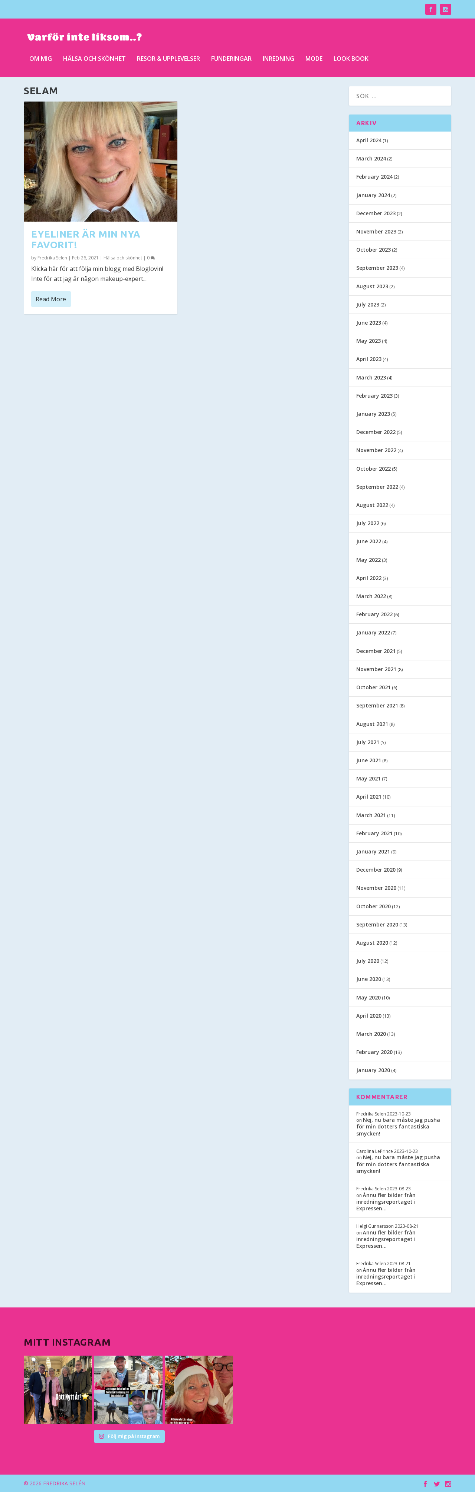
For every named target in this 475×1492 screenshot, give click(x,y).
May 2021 (368, 778)
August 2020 (372, 942)
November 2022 (376, 450)
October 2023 (373, 249)
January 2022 (373, 632)
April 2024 (368, 140)
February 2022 (374, 614)
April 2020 (368, 1015)
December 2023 (376, 213)
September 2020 (377, 924)
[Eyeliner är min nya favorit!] (100, 162)
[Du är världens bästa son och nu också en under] (128, 1390)
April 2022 (368, 577)
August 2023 (372, 286)
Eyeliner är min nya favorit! (86, 239)
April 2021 (368, 796)
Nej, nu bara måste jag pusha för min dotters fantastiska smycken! (398, 1126)
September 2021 (377, 705)
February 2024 (374, 176)
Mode (313, 59)
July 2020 (367, 960)
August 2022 (372, 504)
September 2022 (377, 486)
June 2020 (368, 978)
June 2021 (368, 760)
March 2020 (371, 1033)
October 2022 (373, 468)
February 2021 (374, 833)
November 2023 (376, 231)
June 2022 (368, 541)
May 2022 (368, 559)
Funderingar (231, 59)
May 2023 (368, 340)
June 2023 (368, 322)
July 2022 (367, 523)
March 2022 (371, 596)
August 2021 (372, 723)
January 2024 (373, 195)
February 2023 (374, 395)
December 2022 (376, 431)
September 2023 (377, 267)
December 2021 (376, 650)
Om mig (40, 59)
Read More (51, 299)
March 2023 (371, 377)
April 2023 (368, 358)
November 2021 (376, 669)
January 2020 (373, 1070)
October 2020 (373, 906)
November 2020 (376, 887)
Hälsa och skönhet (94, 59)
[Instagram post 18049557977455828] (199, 1390)
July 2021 (367, 742)
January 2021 (373, 851)
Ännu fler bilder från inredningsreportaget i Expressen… (386, 1201)
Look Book (351, 59)
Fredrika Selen (52, 258)
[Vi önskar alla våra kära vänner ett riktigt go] (58, 1390)
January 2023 (373, 413)
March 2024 (371, 158)
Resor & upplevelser (168, 59)
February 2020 (374, 1051)
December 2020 (376, 869)
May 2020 (368, 997)
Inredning (278, 59)
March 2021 (371, 815)
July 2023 (367, 304)
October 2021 (373, 687)
